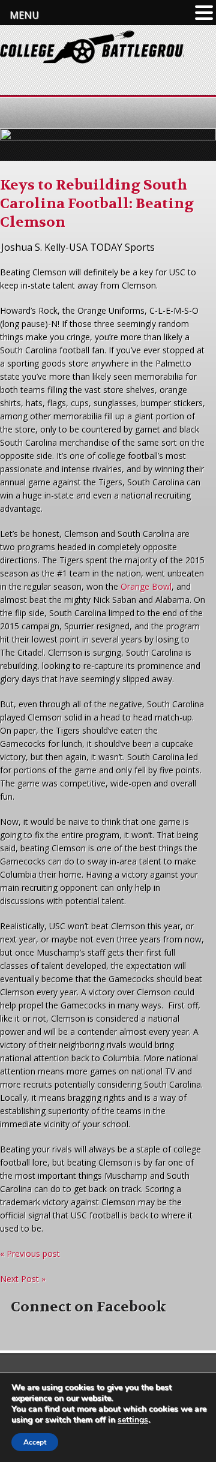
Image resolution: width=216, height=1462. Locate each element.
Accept (34, 1442)
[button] (204, 13)
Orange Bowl (146, 586)
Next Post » (23, 1278)
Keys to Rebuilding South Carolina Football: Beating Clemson (97, 204)
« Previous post (30, 1253)
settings (133, 1420)
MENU (24, 15)
